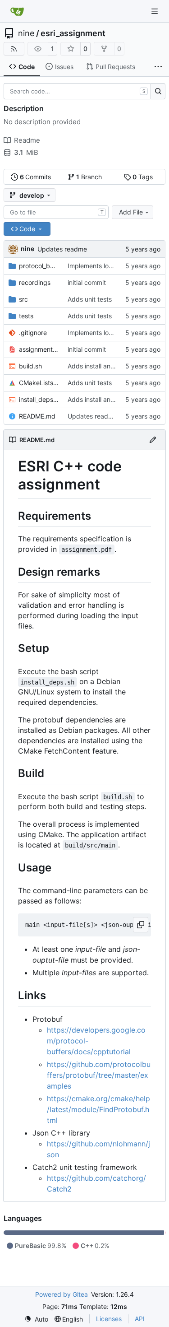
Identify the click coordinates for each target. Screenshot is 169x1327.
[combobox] (56, 212)
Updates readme (62, 249)
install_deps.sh (39, 399)
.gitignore (33, 332)
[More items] (158, 66)
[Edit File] (153, 440)
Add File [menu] (131, 212)
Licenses (109, 1318)
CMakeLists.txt (39, 382)
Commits (35, 177)
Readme (27, 140)
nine (26, 33)
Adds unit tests (90, 299)
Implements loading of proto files (116, 266)
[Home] (17, 11)
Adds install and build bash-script (117, 366)
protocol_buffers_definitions (39, 266)
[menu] (36, 1319)
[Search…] (158, 91)
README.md (37, 416)
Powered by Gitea (61, 1294)
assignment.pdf (39, 349)
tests (26, 316)
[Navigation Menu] (155, 11)
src (23, 299)
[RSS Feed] (14, 49)
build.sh (30, 366)
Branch (89, 177)
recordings (34, 282)
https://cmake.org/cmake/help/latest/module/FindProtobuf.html (98, 1109)
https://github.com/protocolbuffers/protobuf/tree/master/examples (99, 1075)
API (140, 1318)
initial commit (87, 282)
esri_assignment (73, 33)
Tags (142, 177)
